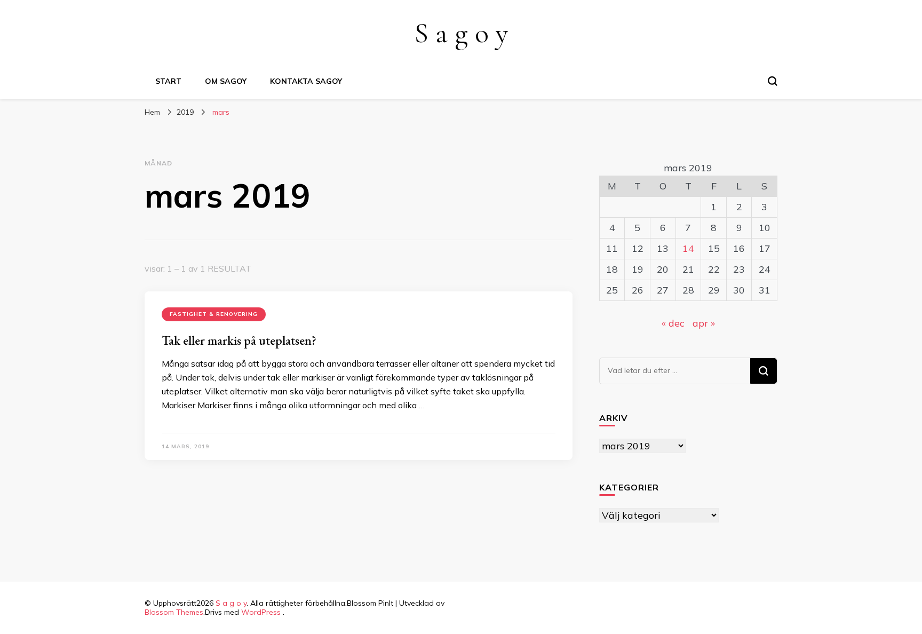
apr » (704, 323)
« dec (673, 323)
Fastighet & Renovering (214, 314)
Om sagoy (226, 81)
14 (688, 248)
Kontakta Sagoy (306, 81)
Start (168, 81)
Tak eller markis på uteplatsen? (239, 340)
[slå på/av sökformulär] (772, 81)
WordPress (261, 612)
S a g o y (461, 32)
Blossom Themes (174, 612)
